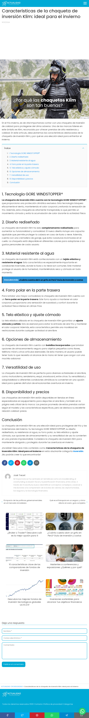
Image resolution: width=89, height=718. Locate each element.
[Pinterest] (17, 463)
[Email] (36, 463)
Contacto (38, 704)
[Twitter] (11, 463)
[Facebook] (4, 463)
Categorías (68, 704)
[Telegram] (30, 463)
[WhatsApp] (24, 463)
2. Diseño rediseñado (19, 157)
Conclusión (15, 182)
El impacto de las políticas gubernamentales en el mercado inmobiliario (23, 501)
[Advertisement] (44, 41)
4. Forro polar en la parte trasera (24, 164)
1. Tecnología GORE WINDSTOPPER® (24, 153)
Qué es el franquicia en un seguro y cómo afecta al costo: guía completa (67, 501)
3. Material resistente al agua (22, 160)
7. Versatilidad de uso (19, 175)
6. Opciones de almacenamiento (25, 171)
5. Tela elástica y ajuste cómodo (24, 167)
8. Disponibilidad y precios (21, 178)
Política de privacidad (53, 704)
